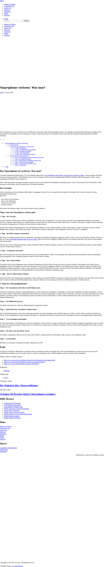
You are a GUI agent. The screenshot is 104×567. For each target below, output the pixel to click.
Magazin (7, 371)
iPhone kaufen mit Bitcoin (12, 418)
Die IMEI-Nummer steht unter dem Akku (23, 239)
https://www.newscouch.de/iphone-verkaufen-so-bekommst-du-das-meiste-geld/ (29, 360)
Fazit (6, 167)
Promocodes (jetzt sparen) (12, 403)
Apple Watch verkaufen (11, 410)
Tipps (6, 378)
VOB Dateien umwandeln (12, 405)
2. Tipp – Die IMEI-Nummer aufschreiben (25, 149)
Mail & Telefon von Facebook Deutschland (18, 414)
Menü (2, 1)
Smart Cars (7, 8)
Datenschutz (4, 450)
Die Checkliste (14, 145)
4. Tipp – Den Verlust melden (22, 152)
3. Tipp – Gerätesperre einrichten (23, 151)
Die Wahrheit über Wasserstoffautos (19, 385)
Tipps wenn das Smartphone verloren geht (22, 146)
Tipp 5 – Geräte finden (20, 165)
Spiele (2, 437)
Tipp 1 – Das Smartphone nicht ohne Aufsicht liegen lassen (29, 157)
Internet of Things (10, 4)
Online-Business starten (11, 416)
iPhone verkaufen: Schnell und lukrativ (16, 409)
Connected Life (9, 6)
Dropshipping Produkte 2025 (13, 407)
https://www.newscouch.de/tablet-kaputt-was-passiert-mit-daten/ (24, 362)
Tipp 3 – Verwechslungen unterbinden (24, 162)
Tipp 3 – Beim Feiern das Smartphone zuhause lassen (28, 160)
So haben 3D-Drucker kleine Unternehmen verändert (27, 394)
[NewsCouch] (10, 50)
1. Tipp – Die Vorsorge (20, 148)
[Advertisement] (52, 69)
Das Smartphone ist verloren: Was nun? (16, 143)
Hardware (7, 12)
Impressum (3, 451)
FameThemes (18, 566)
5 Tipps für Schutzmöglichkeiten (19, 156)
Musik (6, 13)
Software (7, 10)
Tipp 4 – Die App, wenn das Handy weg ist (25, 163)
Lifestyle (7, 15)
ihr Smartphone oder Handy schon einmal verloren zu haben (65, 175)
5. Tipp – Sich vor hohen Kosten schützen (25, 154)
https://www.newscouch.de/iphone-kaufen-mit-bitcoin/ (21, 364)
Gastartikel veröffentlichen (8, 448)
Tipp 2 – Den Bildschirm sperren (23, 159)
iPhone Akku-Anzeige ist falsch (14, 412)
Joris (1, 92)
